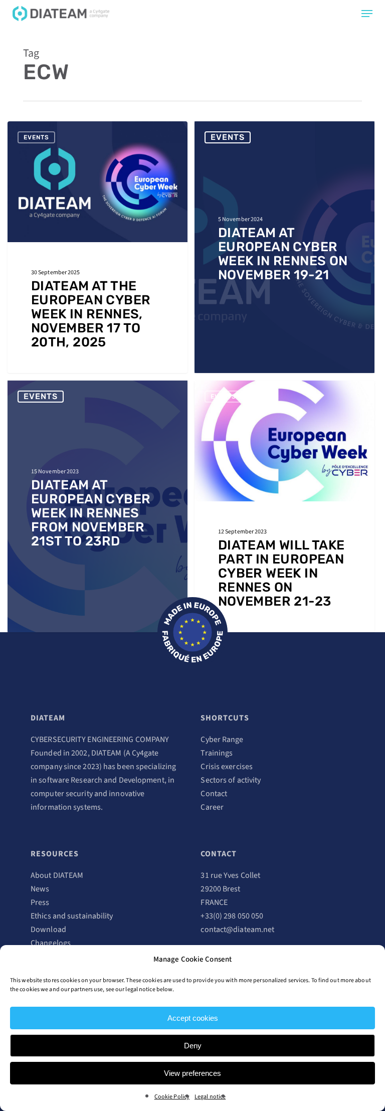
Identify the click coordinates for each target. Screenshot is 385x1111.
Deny (193, 1045)
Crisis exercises (227, 766)
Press (40, 902)
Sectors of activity (231, 780)
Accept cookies (192, 1018)
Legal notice (210, 1096)
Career (212, 807)
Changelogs (51, 943)
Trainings (217, 753)
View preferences (192, 1073)
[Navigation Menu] (366, 14)
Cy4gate (145, 753)
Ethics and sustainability (72, 915)
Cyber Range (222, 739)
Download (48, 929)
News (40, 888)
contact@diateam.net (237, 929)
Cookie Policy (171, 1096)
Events (36, 137)
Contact (214, 793)
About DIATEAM (57, 875)
